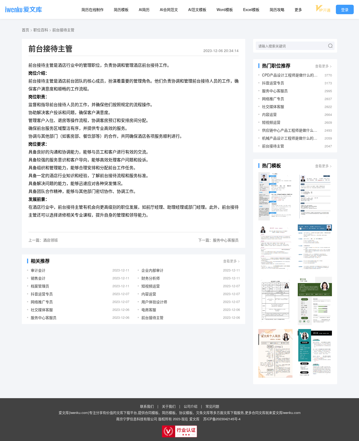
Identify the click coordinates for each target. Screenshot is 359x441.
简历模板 (121, 9)
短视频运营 (150, 286)
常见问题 (212, 406)
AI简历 (144, 9)
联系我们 (147, 406)
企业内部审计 (152, 270)
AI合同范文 (169, 9)
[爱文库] (23, 9)
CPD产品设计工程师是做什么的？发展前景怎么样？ (290, 75)
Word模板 (225, 9)
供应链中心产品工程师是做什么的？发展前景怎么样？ (290, 130)
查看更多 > (231, 260)
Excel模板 (251, 9)
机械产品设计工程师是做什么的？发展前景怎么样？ (290, 138)
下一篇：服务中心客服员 (218, 240)
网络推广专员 (42, 301)
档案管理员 (40, 286)
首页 (25, 29)
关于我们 (169, 406)
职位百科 (40, 29)
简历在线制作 (92, 9)
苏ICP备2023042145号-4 (221, 418)
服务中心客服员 (44, 317)
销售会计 (38, 278)
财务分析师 (150, 278)
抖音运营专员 (42, 293)
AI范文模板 (197, 9)
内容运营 (148, 293)
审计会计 (38, 270)
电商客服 (148, 309)
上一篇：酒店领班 (43, 240)
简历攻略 (277, 9)
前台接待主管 (63, 29)
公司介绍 (190, 406)
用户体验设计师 (154, 301)
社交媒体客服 (42, 309)
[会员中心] (323, 8)
